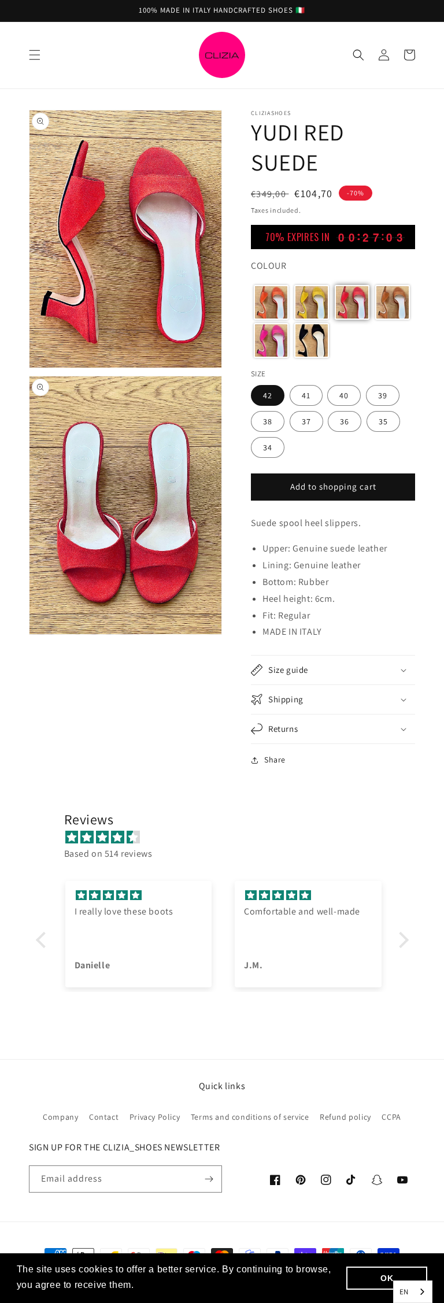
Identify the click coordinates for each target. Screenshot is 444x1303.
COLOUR (269, 266)
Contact (104, 1117)
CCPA (391, 1117)
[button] (34, 55)
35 (383, 421)
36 (344, 421)
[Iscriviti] (208, 1179)
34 (267, 447)
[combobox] (412, 1291)
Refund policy (345, 1117)
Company (60, 1117)
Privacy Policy (155, 1117)
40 (344, 395)
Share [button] (275, 759)
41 (306, 395)
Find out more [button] (168, 1285)
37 (306, 421)
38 (267, 421)
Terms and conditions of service (250, 1117)
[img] (228, 837)
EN (404, 1292)
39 (382, 395)
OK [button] (386, 1278)
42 (267, 395)
